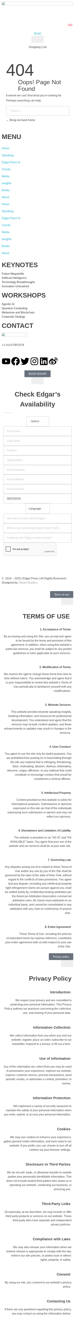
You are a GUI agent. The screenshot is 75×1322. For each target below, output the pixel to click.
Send (37, 560)
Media (5, 176)
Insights (6, 183)
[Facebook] (15, 361)
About (5, 197)
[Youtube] (6, 361)
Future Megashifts (13, 273)
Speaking (8, 155)
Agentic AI (8, 304)
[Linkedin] (43, 361)
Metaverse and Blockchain (18, 312)
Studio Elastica (28, 582)
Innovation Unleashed (15, 286)
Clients (6, 169)
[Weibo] (53, 361)
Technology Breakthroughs (18, 282)
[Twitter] (25, 361)
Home (5, 148)
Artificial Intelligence (14, 277)
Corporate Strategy (13, 316)
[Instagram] (34, 361)
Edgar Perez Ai (11, 162)
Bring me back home (22, 120)
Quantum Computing (14, 308)
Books (6, 190)
